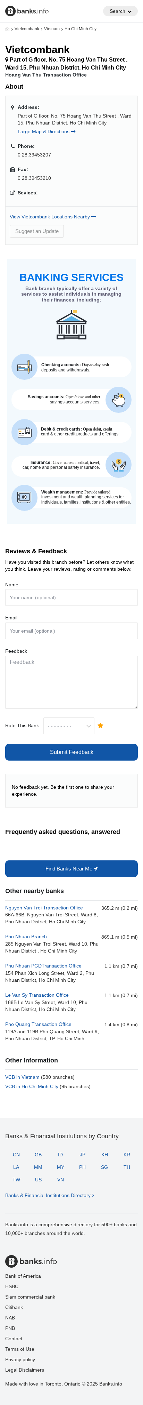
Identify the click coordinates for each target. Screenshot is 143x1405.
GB (38, 1154)
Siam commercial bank (30, 1297)
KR (127, 1154)
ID (60, 1154)
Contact (13, 1338)
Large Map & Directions (44, 131)
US (38, 1179)
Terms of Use (19, 1349)
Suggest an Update (37, 231)
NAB (10, 1317)
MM (38, 1167)
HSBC (11, 1286)
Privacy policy (20, 1359)
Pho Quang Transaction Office (38, 1024)
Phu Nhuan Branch (26, 936)
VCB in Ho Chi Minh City (48, 1086)
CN (16, 1154)
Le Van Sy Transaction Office (37, 995)
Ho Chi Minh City (80, 28)
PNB (10, 1328)
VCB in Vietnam (40, 1077)
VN (60, 1179)
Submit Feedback (71, 752)
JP (82, 1154)
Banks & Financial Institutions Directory (48, 1195)
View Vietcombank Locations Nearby (50, 216)
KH (104, 1154)
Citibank (14, 1307)
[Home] (7, 28)
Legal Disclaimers (24, 1370)
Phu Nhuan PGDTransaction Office (43, 966)
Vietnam (52, 28)
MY (60, 1167)
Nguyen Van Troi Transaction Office (44, 907)
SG (104, 1167)
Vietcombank (27, 28)
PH (82, 1167)
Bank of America (23, 1276)
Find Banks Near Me (69, 869)
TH (127, 1167)
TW (16, 1179)
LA (16, 1167)
